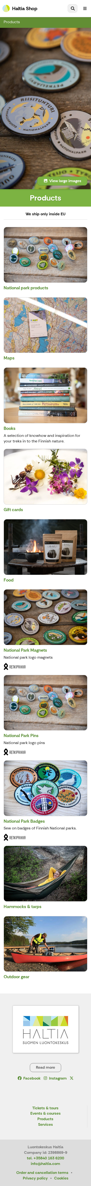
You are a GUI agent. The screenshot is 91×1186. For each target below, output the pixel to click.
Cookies (61, 1178)
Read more (45, 1067)
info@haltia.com (45, 1163)
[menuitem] (72, 8)
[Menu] (85, 8)
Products (12, 21)
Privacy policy (35, 1178)
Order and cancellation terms (42, 1172)
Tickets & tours (45, 1108)
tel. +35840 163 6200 (45, 1158)
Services (45, 1124)
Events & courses (45, 1113)
